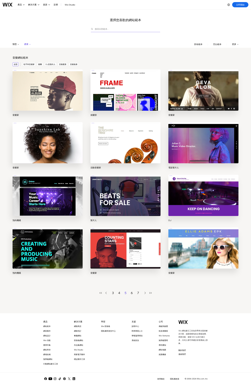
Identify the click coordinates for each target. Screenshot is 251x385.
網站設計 (47, 335)
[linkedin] (74, 378)
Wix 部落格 (105, 326)
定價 (56, 4)
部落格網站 (78, 340)
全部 (15, 64)
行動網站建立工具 (50, 364)
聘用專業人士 (137, 331)
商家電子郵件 (79, 354)
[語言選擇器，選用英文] (228, 4)
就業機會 (162, 354)
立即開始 (240, 4)
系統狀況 (135, 340)
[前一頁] (106, 293)
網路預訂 (77, 331)
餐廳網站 (77, 335)
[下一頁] (145, 293)
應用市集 (47, 345)
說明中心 (135, 326)
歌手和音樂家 (29, 64)
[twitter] (69, 378)
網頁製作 (47, 331)
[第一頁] (100, 293)
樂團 (40, 64)
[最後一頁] (150, 293)
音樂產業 (62, 64)
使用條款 (161, 379)
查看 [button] (47, 95)
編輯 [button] (47, 87)
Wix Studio (70, 4)
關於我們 (182, 350)
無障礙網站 (47, 359)
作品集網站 (78, 345)
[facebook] (45, 378)
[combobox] (127, 29)
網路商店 (77, 326)
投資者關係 (163, 331)
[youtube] (50, 378)
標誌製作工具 (79, 359)
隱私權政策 (174, 379)
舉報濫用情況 (137, 335)
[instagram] (55, 378)
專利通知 (162, 345)
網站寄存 (47, 350)
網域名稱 (47, 354)
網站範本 (47, 326)
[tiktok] (59, 378)
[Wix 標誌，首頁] (7, 5)
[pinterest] (64, 378)
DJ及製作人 (50, 64)
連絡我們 (182, 354)
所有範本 (198, 44)
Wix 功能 (46, 340)
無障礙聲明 (163, 340)
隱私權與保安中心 (108, 331)
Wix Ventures (164, 335)
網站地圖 (162, 350)
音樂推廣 (73, 64)
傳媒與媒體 (163, 326)
